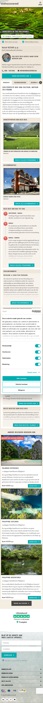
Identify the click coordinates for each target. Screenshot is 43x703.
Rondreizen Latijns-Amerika (10, 677)
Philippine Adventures (11, 577)
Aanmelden (8, 655)
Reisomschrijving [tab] (20, 82)
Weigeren (21, 390)
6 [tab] (25, 193)
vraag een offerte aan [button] (21, 76)
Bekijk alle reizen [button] (21, 603)
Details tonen (32, 372)
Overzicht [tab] (6, 82)
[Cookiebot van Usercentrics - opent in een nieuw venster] (32, 311)
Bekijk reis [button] (33, 486)
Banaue (21, 256)
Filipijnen (27, 36)
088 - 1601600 (9, 71)
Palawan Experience (10, 468)
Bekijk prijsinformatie (21, 303)
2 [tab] (19, 193)
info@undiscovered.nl (28, 71)
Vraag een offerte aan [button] (27, 403)
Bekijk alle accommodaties (26, 203)
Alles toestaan (21, 378)
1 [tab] (17, 147)
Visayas (19, 107)
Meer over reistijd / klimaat (25, 425)
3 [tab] (20, 193)
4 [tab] (22, 193)
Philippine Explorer (10, 521)
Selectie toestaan (22, 384)
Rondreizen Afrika (7, 673)
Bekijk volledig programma (25, 160)
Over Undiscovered (7, 685)
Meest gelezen (6, 681)
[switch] (38, 352)
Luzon (15, 100)
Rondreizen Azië (6, 669)
